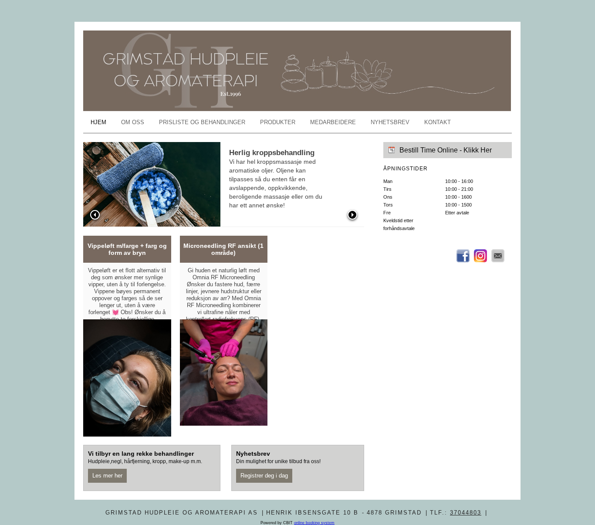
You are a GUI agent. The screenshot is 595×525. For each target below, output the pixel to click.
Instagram (480, 255)
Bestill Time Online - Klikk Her (445, 150)
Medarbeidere (333, 122)
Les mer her (107, 475)
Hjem (98, 122)
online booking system (314, 523)
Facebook (463, 255)
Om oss (132, 122)
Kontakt (437, 122)
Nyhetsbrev (390, 122)
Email (497, 255)
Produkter (277, 122)
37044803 (465, 512)
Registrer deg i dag (264, 475)
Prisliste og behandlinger (202, 122)
